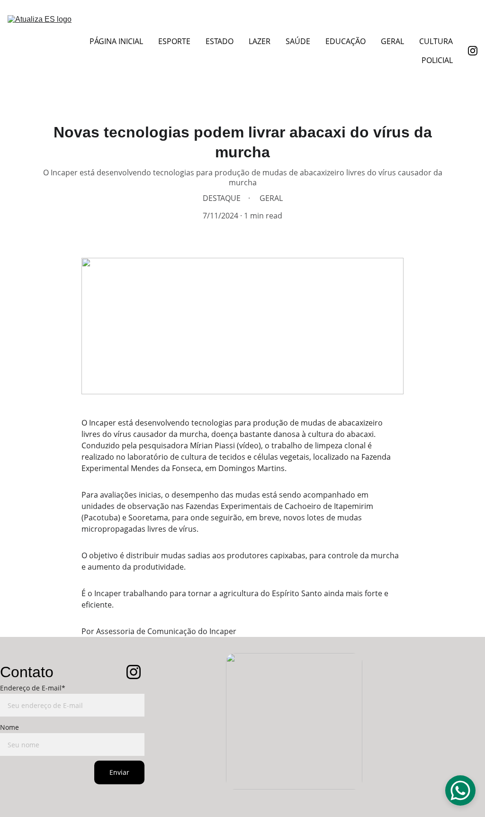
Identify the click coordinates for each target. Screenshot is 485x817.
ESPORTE (174, 41)
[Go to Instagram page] (472, 50)
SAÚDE (298, 41)
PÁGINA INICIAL (116, 41)
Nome (9, 727)
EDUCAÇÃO (345, 41)
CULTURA (436, 41)
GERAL (392, 41)
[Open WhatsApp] (460, 790)
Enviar (119, 772)
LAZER (259, 41)
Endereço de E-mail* (32, 687)
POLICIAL (437, 60)
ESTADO (220, 41)
